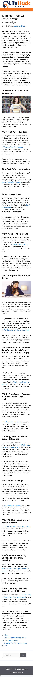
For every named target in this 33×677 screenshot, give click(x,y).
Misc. (6, 635)
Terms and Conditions (21, 669)
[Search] (23, 655)
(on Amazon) (13, 147)
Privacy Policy (9, 669)
